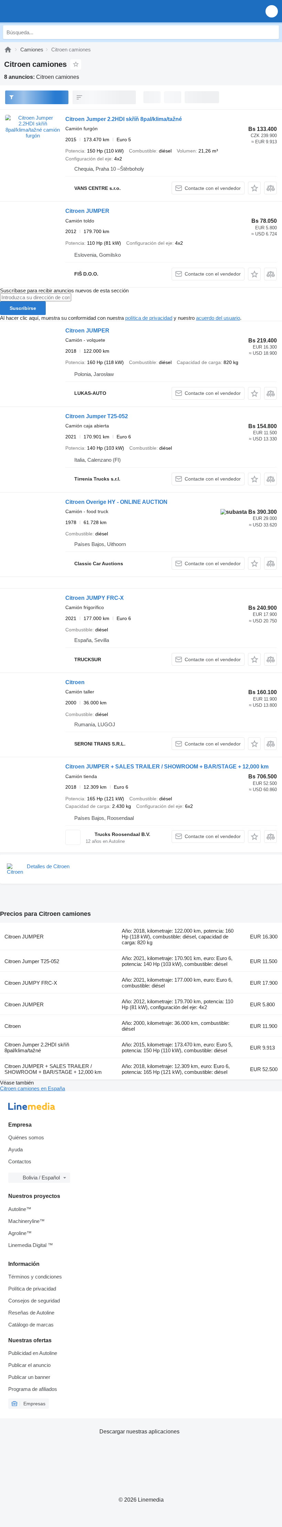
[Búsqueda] (272, 32)
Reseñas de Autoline (31, 1313)
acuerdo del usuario (218, 318)
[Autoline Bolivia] (44, 11)
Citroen (75, 682)
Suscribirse (23, 308)
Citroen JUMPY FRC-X (94, 598)
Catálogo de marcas (31, 1325)
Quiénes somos (26, 1137)
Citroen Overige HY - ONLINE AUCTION (116, 502)
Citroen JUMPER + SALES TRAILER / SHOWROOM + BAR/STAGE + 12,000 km (167, 766)
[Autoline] (7, 49)
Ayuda (15, 1149)
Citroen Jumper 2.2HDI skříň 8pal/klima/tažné (123, 119)
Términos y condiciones (35, 1277)
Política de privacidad (32, 1289)
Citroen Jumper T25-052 (96, 416)
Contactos (19, 1161)
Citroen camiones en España (32, 1088)
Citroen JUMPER (87, 211)
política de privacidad (148, 318)
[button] (271, 11)
